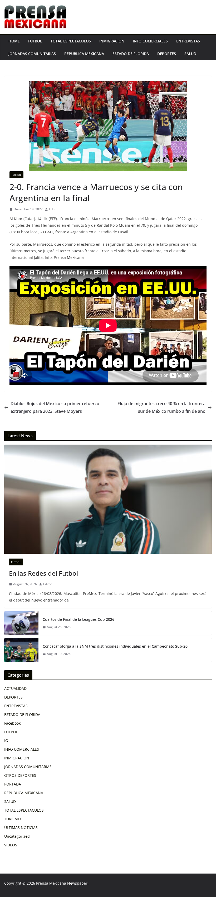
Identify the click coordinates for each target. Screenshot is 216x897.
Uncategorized (17, 836)
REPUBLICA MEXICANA (84, 53)
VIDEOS (10, 844)
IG (6, 740)
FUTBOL (35, 40)
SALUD (190, 53)
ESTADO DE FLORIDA (130, 53)
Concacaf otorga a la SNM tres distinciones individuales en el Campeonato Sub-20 (115, 646)
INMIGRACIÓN (111, 40)
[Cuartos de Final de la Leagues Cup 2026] (21, 623)
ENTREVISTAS (188, 40)
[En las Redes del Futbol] (108, 499)
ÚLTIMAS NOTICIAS (21, 827)
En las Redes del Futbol (43, 573)
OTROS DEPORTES (20, 775)
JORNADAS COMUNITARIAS (32, 53)
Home (14, 40)
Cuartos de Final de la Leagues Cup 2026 (78, 619)
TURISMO (12, 818)
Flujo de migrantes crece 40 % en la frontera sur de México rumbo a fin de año (161, 407)
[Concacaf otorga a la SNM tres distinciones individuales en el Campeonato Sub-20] (21, 650)
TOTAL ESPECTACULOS (71, 40)
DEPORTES (166, 53)
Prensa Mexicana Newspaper (61, 883)
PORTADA (12, 784)
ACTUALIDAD (15, 688)
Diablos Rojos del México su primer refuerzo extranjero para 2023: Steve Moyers (55, 407)
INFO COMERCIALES (150, 40)
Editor (53, 209)
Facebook (12, 723)
